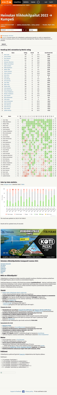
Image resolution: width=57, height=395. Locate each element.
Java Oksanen (7, 58)
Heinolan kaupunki (6, 263)
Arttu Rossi (6, 75)
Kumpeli (7, 19)
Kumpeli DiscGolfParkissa (26, 310)
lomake (43, 345)
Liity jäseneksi (20, 339)
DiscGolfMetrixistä (38, 311)
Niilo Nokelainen (8, 90)
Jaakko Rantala (7, 110)
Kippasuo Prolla (6, 325)
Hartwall (3, 271)
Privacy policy (29, 391)
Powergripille (12, 300)
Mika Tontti (6, 84)
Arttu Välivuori (7, 105)
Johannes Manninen (9, 62)
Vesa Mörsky (7, 79)
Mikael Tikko (7, 69)
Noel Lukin (6, 54)
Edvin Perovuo (7, 106)
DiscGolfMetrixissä (20, 327)
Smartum (23, 347)
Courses (33, 2)
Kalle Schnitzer (7, 65)
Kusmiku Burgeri (7, 303)
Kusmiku (3, 266)
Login (45, 2)
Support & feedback (15, 391)
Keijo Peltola (7, 108)
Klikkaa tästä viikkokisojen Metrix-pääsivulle (14, 292)
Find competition (7, 5)
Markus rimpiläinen (8, 93)
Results (4, 44)
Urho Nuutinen (7, 88)
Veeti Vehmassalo (8, 101)
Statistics (26, 2)
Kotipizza (3, 269)
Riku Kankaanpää (8, 97)
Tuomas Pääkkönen (8, 92)
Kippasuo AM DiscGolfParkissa (42, 310)
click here (11, 35)
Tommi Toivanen (8, 71)
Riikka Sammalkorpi (9, 64)
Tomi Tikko (6, 82)
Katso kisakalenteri (43, 334)
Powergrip (3, 268)
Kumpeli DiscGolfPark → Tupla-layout (28, 25)
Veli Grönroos (7, 80)
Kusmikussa (41, 333)
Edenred (28, 347)
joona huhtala (7, 56)
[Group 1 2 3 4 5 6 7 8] (33, 30)
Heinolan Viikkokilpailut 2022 (24, 15)
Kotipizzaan (11, 319)
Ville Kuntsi (7, 99)
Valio (2, 272)
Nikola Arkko (7, 86)
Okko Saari (6, 77)
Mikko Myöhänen (8, 67)
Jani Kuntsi (6, 60)
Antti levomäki (7, 103)
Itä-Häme (3, 265)
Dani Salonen (7, 95)
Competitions (17, 2)
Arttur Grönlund (7, 73)
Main (2, 5)
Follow (50, 5)
